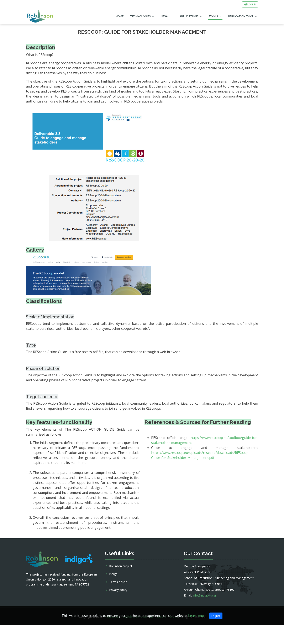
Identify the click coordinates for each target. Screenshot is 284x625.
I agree (216, 616)
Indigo (113, 574)
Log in (251, 4)
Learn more (197, 615)
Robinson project (120, 566)
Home (119, 16)
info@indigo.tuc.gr (205, 595)
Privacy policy (118, 589)
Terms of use (118, 582)
